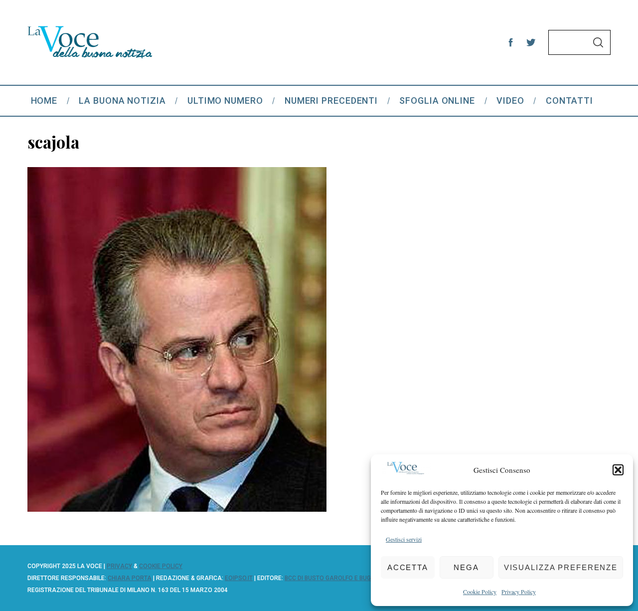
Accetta (407, 567)
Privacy (119, 566)
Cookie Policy (479, 592)
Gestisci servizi (404, 539)
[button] (618, 470)
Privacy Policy (518, 592)
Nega (466, 567)
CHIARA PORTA (130, 578)
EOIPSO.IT (239, 578)
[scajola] (176, 508)
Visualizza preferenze (561, 567)
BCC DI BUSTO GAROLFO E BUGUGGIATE (340, 578)
